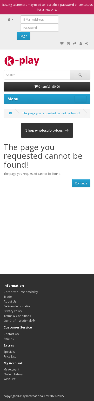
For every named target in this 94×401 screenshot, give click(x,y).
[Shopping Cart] (68, 44)
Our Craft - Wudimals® (19, 321)
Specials (9, 352)
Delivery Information (18, 306)
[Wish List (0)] (62, 44)
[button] (80, 99)
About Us (10, 301)
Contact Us (11, 334)
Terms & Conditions (17, 316)
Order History (13, 374)
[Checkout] (74, 44)
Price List (10, 356)
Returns (9, 339)
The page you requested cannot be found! (51, 113)
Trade (8, 297)
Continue (81, 183)
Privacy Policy (13, 311)
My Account (11, 369)
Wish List (9, 379)
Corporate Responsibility (21, 292)
